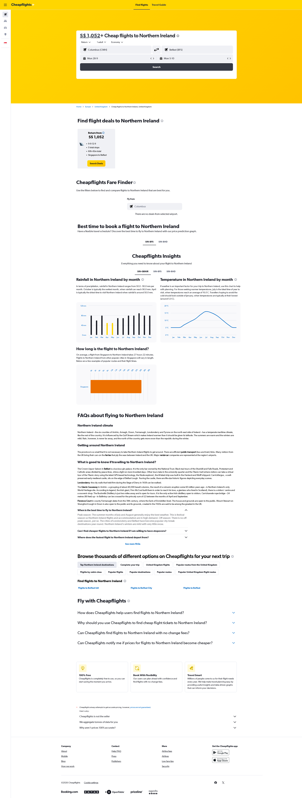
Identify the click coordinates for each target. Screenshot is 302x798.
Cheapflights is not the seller (94, 716)
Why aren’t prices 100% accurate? (97, 727)
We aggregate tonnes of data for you (98, 722)
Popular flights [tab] (115, 572)
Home (78, 107)
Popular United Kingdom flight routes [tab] (197, 572)
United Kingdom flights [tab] (158, 565)
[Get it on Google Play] (220, 752)
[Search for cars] (5, 28)
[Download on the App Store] (220, 760)
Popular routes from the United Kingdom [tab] (196, 565)
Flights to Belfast (191, 588)
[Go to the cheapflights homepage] (23, 4)
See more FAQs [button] (132, 544)
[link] (96, 163)
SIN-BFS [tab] (149, 241)
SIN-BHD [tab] (163, 241)
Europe (88, 107)
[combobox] (86, 42)
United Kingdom (101, 107)
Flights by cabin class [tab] (91, 572)
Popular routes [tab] (164, 572)
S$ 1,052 (90, 35)
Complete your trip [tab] (130, 565)
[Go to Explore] (5, 34)
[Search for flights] (5, 14)
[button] (5, 4)
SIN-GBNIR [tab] (142, 271)
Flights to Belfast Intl (88, 588)
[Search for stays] (5, 21)
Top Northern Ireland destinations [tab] (97, 565)
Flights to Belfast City (141, 588)
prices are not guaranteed (140, 707)
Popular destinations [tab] (140, 572)
